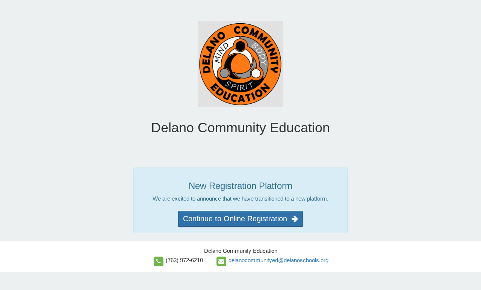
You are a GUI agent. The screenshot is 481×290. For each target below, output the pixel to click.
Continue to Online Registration (237, 218)
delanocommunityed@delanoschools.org (278, 260)
